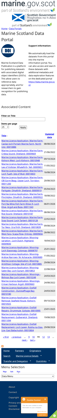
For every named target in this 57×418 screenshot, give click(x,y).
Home (4, 28)
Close (45, 399)
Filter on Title (8, 115)
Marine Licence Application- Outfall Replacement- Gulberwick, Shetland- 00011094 (19, 317)
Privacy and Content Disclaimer (15, 405)
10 (33, 337)
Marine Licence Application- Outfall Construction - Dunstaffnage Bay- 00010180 (18, 290)
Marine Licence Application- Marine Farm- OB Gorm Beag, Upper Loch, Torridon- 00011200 (22, 180)
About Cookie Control (23, 399)
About (12, 386)
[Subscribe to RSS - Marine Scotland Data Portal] (2, 346)
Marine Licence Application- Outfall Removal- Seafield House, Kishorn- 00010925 (18, 300)
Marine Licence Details (26, 356)
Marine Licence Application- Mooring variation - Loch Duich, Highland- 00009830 (19, 240)
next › (24, 340)
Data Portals (15, 28)
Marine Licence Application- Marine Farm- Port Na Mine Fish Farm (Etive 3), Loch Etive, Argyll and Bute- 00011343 (22, 204)
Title (3, 135)
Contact (13, 392)
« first (6, 337)
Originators (35, 350)
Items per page (9, 123)
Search (6, 356)
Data (19, 372)
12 (43, 337)
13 (48, 337)
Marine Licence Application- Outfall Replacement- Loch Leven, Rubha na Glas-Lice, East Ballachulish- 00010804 (22, 327)
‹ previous (16, 337)
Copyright (14, 397)
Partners (19, 350)
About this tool (41, 411)
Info (11, 372)
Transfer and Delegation (14, 361)
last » (32, 340)
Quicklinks (40, 361)
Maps (5, 372)
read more (42, 415)
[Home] (28, 7)
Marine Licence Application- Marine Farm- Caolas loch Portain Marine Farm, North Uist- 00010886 (22, 143)
